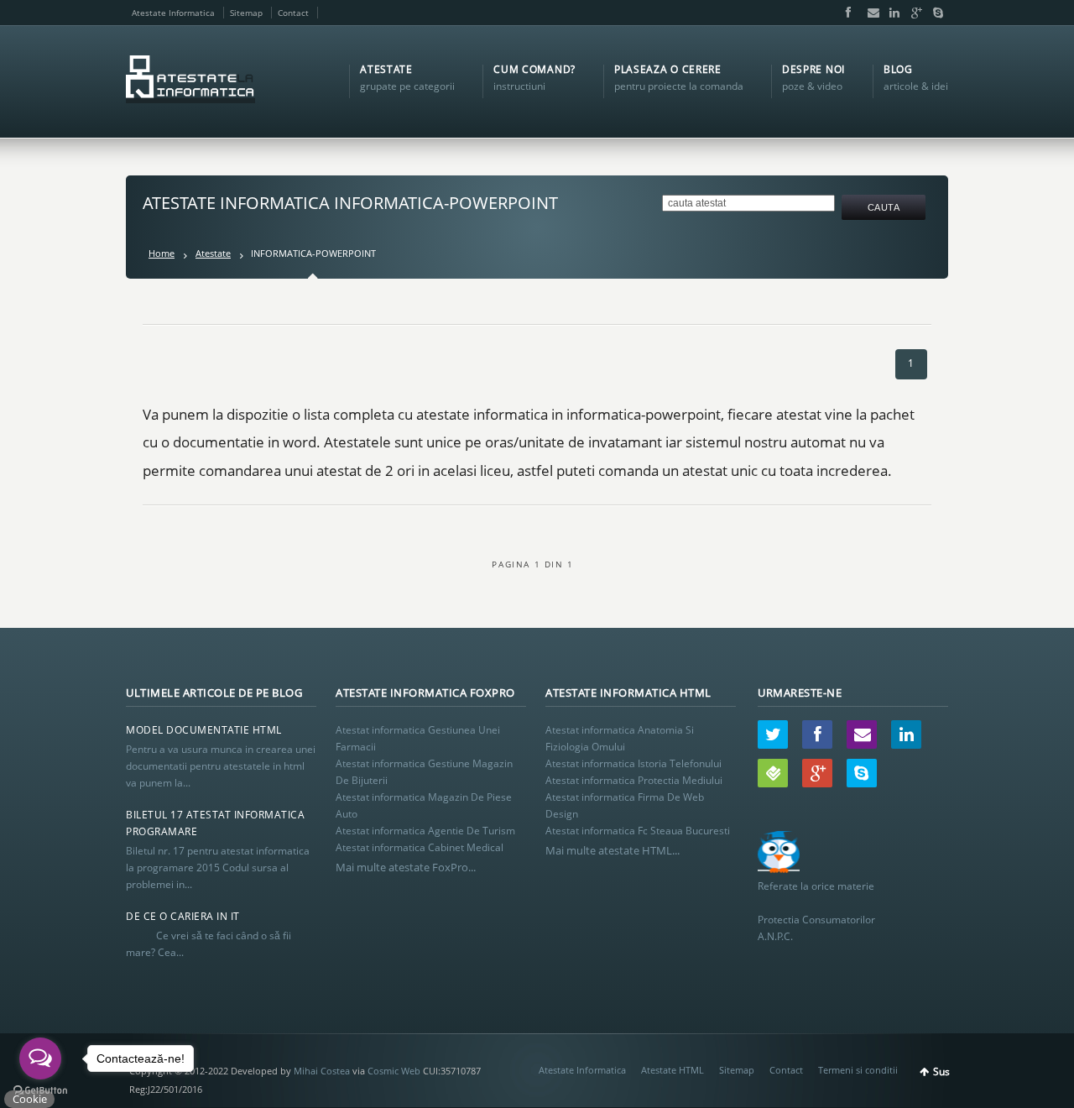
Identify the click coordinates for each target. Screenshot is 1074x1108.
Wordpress (773, 773)
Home (162, 253)
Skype (934, 12)
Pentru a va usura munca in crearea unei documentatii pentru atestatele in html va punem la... (220, 766)
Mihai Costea (322, 1070)
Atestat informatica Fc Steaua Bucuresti (637, 830)
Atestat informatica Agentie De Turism (425, 830)
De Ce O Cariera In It (183, 916)
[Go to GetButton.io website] (40, 1090)
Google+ (913, 12)
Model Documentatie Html (204, 730)
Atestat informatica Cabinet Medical (419, 847)
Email (869, 12)
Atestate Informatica (173, 12)
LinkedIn (891, 12)
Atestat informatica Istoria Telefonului (633, 763)
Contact (293, 12)
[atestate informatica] (190, 81)
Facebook (847, 12)
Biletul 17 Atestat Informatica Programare (215, 823)
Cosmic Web (394, 1070)
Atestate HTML (672, 1070)
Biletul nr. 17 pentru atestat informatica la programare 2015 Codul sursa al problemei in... (218, 867)
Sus (941, 1071)
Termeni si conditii (858, 1070)
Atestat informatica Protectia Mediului (633, 780)
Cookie (30, 1098)
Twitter (773, 734)
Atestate (213, 253)
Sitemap (246, 12)
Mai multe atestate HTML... (612, 850)
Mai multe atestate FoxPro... (406, 867)
